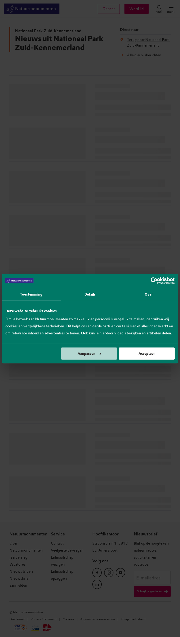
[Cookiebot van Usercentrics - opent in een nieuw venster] (154, 280)
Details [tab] (90, 294)
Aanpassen (86, 353)
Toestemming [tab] (31, 294)
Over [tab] (149, 294)
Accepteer (147, 353)
